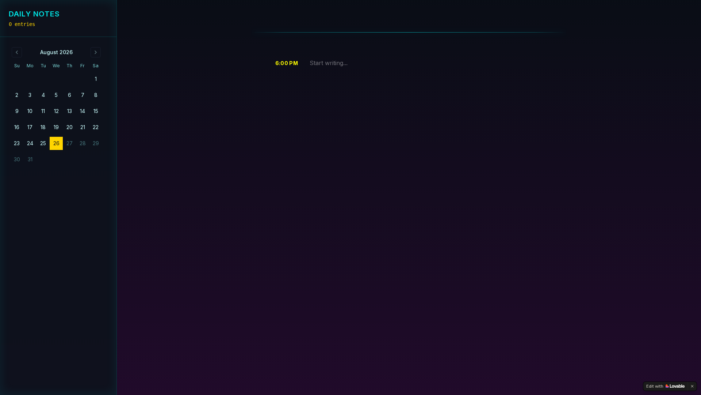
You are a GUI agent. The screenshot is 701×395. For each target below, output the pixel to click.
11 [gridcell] (43, 111)
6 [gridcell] (69, 95)
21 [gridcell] (82, 127)
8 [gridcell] (95, 95)
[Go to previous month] (17, 52)
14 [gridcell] (82, 111)
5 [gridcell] (56, 95)
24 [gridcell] (30, 143)
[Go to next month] (96, 52)
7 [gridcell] (82, 95)
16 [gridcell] (16, 127)
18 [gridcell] (43, 127)
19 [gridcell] (56, 127)
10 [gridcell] (29, 111)
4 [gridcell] (43, 95)
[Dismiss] (692, 386)
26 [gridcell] (56, 143)
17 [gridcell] (29, 127)
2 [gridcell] (16, 95)
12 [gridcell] (56, 111)
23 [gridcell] (17, 143)
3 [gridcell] (29, 95)
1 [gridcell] (96, 79)
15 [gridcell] (95, 111)
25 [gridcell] (43, 143)
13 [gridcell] (69, 111)
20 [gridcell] (69, 127)
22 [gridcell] (96, 127)
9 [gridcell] (17, 111)
